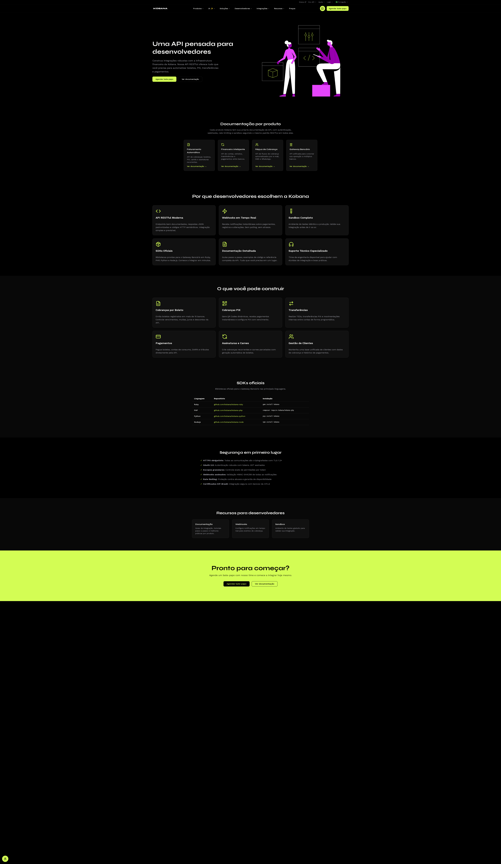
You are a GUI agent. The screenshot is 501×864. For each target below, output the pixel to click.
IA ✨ (210, 8)
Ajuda (320, 2)
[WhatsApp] (322, 8)
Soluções (224, 8)
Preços (292, 8)
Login (329, 2)
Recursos (278, 8)
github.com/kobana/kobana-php (228, 410)
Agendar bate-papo (338, 8)
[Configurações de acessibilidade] (5, 859)
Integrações (262, 8)
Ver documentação (190, 79)
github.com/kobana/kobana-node (229, 422)
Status (301, 2)
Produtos (197, 8)
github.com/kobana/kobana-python (229, 416)
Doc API (311, 2)
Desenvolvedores (242, 8)
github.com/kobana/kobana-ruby (228, 404)
